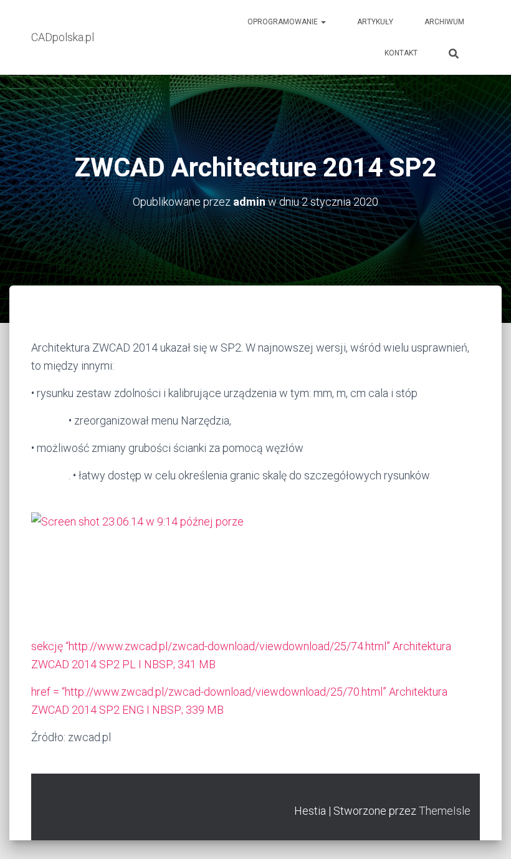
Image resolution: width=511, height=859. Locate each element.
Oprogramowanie (283, 21)
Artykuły (375, 21)
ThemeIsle (444, 810)
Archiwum (444, 21)
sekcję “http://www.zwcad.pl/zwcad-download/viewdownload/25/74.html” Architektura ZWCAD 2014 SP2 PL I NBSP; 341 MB (241, 655)
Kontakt (401, 53)
